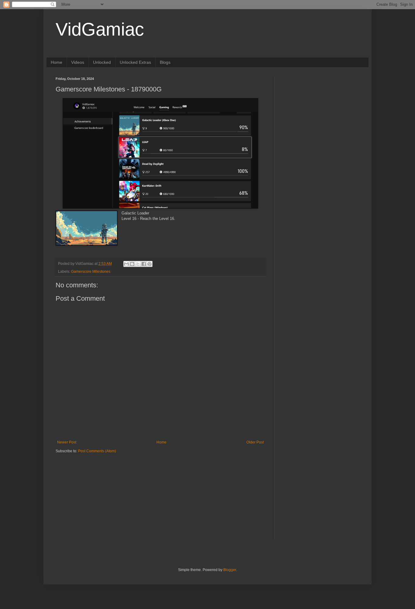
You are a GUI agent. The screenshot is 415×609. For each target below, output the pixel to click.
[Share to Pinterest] (149, 264)
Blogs (165, 62)
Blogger (229, 570)
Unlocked (102, 62)
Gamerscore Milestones (90, 271)
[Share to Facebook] (144, 264)
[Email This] (126, 264)
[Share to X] (138, 264)
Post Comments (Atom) (97, 451)
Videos (77, 62)
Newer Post (66, 442)
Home (56, 62)
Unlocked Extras (135, 62)
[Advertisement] (94, 491)
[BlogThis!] (132, 264)
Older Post (255, 442)
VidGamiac (100, 29)
